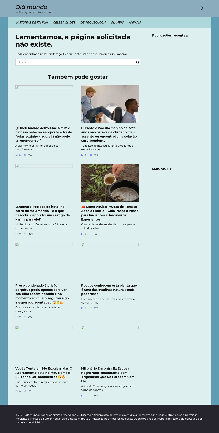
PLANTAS (117, 22)
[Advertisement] (178, 104)
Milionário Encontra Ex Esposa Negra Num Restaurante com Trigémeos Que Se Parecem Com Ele (107, 375)
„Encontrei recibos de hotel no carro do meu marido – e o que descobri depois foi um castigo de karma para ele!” (42, 213)
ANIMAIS (135, 22)
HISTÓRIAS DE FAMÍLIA (32, 22)
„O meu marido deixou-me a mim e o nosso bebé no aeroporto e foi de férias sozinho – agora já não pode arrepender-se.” (43, 134)
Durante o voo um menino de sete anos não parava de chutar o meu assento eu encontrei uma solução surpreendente (109, 134)
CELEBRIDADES (64, 22)
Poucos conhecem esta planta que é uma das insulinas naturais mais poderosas (109, 290)
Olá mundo (31, 7)
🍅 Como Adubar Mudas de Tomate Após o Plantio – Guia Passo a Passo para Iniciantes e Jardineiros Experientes (109, 213)
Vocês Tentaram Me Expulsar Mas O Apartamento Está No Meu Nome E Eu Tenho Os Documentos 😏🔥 (43, 373)
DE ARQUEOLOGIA (93, 22)
